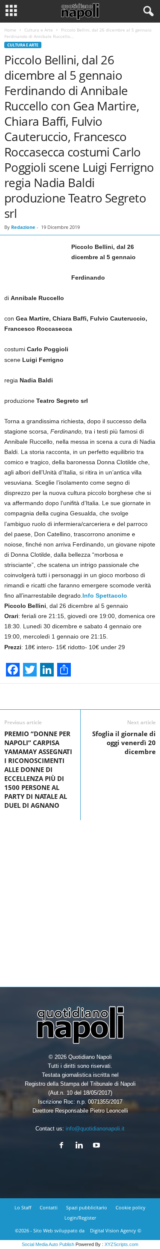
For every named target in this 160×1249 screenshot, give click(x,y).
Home (10, 30)
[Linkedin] (81, 1146)
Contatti (49, 1207)
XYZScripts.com (121, 1244)
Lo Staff (23, 1207)
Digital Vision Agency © (115, 1230)
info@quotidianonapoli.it (95, 1128)
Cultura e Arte (38, 30)
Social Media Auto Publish (48, 1244)
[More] (115, 696)
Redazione (23, 227)
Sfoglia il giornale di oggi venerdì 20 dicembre (124, 742)
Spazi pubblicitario (86, 1207)
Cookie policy (130, 1207)
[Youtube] (97, 1146)
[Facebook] (63, 1146)
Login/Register (80, 1217)
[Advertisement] (80, 900)
